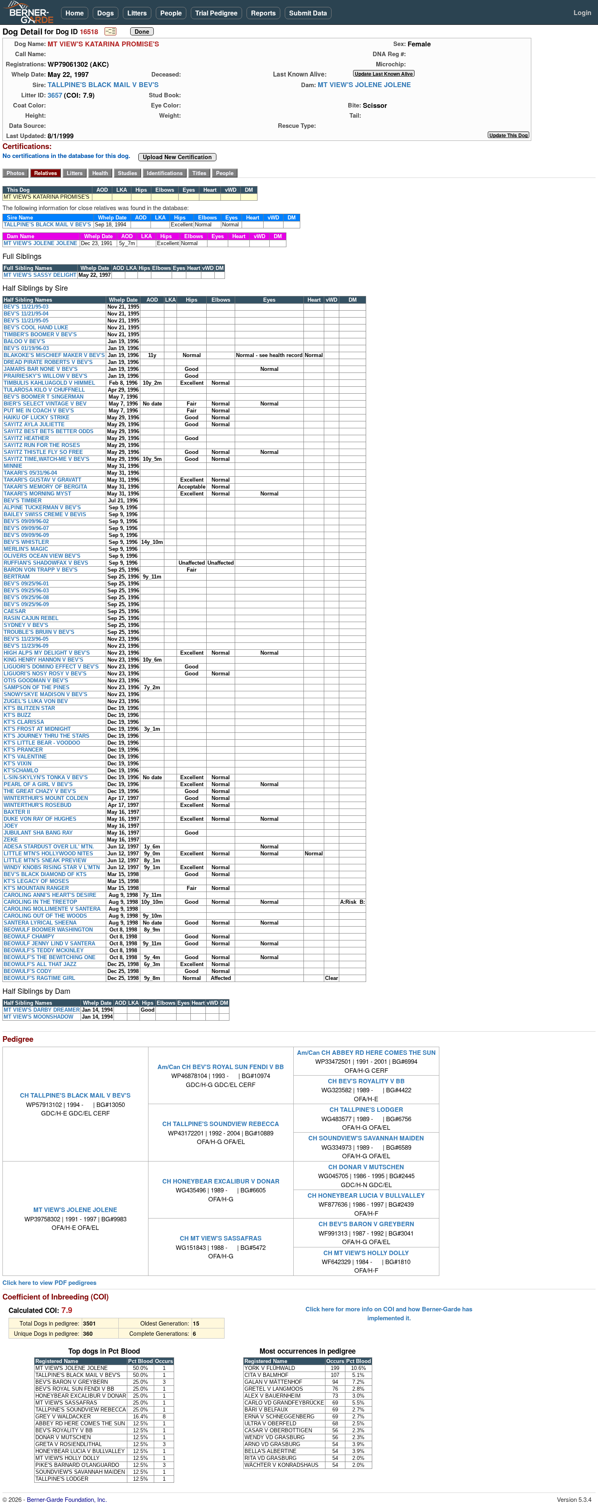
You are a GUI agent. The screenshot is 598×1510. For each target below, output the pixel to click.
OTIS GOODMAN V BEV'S (36, 680)
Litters (137, 13)
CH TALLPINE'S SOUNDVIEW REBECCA (220, 1123)
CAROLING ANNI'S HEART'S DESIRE (50, 895)
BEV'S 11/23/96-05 (26, 639)
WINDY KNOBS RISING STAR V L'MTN (52, 867)
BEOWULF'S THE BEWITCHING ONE (50, 957)
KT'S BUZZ (17, 715)
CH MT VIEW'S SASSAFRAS (221, 1238)
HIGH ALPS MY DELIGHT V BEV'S (47, 653)
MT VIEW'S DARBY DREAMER (42, 1010)
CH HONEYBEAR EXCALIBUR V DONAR (220, 1181)
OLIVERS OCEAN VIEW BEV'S (42, 556)
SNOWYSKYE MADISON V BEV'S (45, 694)
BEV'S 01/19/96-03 (26, 348)
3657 (55, 95)
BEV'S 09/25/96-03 (26, 590)
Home (74, 13)
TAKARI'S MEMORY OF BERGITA (45, 487)
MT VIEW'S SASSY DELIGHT (40, 275)
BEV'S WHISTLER (26, 542)
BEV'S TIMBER (22, 500)
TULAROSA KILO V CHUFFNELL (44, 390)
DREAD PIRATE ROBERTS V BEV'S (48, 362)
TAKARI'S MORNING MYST (37, 494)
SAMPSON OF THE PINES (37, 687)
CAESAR (15, 611)
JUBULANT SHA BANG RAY (38, 833)
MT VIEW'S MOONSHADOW (38, 1017)
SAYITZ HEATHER (26, 438)
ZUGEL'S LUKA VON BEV (36, 701)
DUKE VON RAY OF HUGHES (40, 819)
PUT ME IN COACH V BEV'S (39, 411)
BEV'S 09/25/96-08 (26, 597)
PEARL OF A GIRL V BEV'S (38, 784)
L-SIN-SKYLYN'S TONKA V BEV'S (46, 777)
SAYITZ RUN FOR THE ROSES (42, 445)
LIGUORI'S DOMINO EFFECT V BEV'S (51, 667)
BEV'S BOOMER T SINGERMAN (43, 397)
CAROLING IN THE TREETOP (40, 902)
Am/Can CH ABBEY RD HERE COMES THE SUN (366, 1052)
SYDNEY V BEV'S (26, 625)
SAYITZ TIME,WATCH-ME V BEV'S (46, 459)
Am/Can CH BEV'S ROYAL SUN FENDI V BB (220, 1066)
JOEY (11, 826)
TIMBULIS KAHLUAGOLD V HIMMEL (49, 383)
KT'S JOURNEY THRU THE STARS (46, 736)
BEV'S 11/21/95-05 (26, 321)
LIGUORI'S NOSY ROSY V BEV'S (45, 674)
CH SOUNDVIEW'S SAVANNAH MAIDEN (366, 1137)
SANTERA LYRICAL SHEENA (40, 923)
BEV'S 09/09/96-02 (26, 521)
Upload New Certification (177, 157)
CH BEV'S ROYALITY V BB (366, 1080)
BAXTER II (17, 812)
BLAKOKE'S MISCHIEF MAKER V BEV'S (54, 355)
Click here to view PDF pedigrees (49, 1282)
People (171, 13)
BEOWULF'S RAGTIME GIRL (39, 978)
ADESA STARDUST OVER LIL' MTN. (49, 847)
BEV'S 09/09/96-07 (26, 528)
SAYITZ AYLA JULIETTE (34, 424)
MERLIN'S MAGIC (26, 549)
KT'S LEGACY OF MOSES (36, 881)
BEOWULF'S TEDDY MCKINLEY (44, 950)
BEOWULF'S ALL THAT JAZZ (40, 964)
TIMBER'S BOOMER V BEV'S (40, 334)
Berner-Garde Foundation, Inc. (67, 1499)
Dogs (105, 13)
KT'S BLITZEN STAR (29, 708)
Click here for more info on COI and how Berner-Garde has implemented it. (389, 1313)
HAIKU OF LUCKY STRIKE (37, 417)
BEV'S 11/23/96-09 (26, 646)
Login (582, 12)
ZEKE (11, 840)
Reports (263, 13)
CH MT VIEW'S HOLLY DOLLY (366, 1252)
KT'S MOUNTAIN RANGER (36, 888)
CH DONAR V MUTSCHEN (366, 1166)
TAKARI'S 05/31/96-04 (30, 473)
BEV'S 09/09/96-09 (26, 535)
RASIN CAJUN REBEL (31, 618)
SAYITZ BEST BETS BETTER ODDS (49, 431)
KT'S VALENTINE (25, 757)
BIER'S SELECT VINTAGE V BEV (45, 404)
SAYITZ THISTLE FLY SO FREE (43, 452)
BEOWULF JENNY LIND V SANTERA (49, 943)
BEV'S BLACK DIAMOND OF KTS (45, 874)
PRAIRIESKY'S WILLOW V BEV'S (45, 376)
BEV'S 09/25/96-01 (26, 584)
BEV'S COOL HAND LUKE (36, 327)
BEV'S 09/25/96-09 (26, 604)
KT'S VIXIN (17, 763)
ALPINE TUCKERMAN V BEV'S (42, 507)
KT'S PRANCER (23, 750)
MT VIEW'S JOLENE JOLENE (364, 85)
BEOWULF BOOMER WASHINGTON (48, 930)
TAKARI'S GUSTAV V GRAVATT (42, 480)
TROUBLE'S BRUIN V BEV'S (39, 632)
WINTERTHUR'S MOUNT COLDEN (46, 798)
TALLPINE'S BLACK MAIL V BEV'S (103, 85)
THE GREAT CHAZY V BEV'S (40, 791)
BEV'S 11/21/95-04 (26, 314)
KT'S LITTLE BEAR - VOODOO (42, 743)
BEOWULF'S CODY (28, 971)
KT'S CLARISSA (24, 722)
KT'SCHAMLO (21, 770)
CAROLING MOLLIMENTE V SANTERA (52, 909)
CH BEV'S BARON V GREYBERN (366, 1223)
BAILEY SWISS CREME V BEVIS (45, 514)
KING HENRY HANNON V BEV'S (43, 660)
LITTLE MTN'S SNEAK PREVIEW (45, 860)
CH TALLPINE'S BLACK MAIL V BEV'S (75, 1095)
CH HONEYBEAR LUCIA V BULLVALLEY (366, 1195)
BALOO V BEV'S (24, 341)
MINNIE (13, 466)
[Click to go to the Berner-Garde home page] (30, 11)
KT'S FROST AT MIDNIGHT (37, 729)
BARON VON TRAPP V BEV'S (41, 570)
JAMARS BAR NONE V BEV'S (41, 369)
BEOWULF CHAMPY (29, 937)
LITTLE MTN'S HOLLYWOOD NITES (48, 853)
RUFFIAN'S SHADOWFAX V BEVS (46, 563)
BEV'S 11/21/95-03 (26, 307)
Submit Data (308, 13)
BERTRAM (17, 577)
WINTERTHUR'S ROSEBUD (37, 805)
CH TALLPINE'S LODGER (366, 1109)
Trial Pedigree (216, 13)
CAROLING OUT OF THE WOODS (45, 916)
